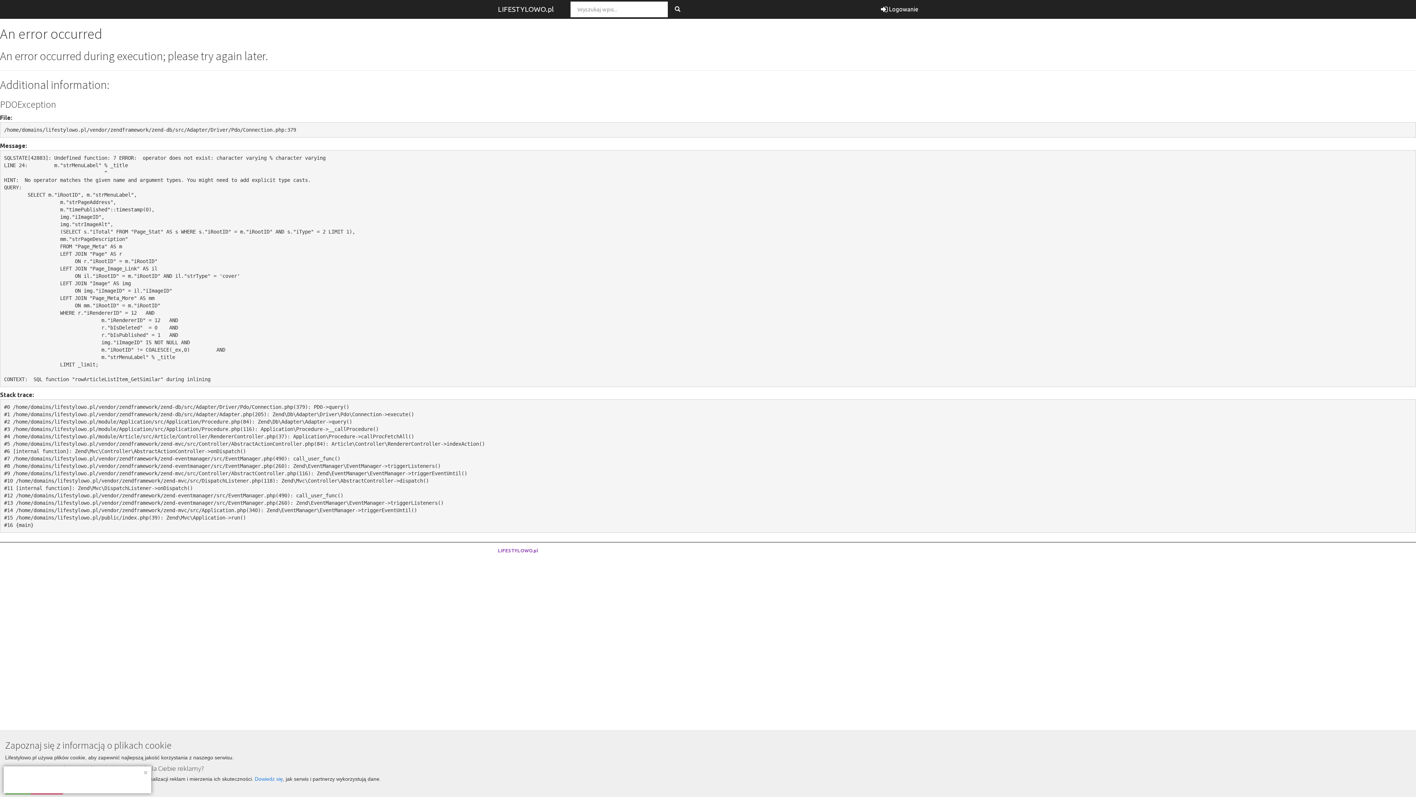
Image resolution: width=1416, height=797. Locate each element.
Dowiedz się (269, 779)
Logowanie (903, 9)
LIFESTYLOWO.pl (526, 9)
